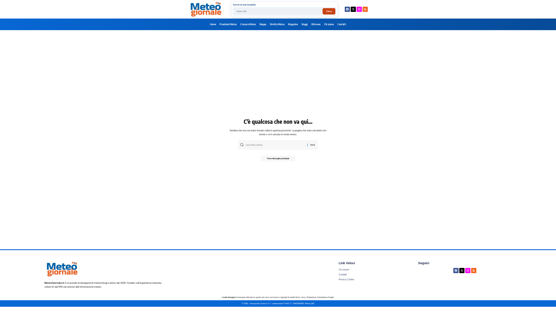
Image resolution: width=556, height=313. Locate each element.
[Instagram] (359, 9)
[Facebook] (347, 9)
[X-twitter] (353, 9)
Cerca (329, 11)
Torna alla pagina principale (278, 158)
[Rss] (365, 9)
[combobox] (278, 11)
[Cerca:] (275, 145)
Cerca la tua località (244, 4)
